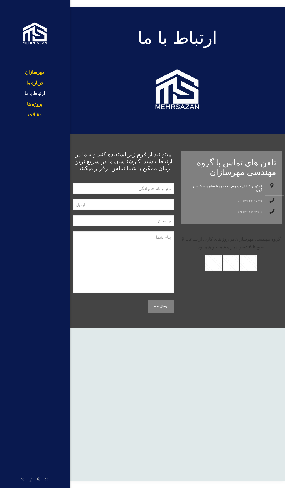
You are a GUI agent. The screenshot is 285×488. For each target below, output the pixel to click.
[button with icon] (248, 263)
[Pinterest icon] (38, 480)
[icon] (22, 480)
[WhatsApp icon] (47, 480)
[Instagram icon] (30, 480)
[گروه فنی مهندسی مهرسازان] (35, 33)
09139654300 (250, 212)
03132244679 (250, 201)
